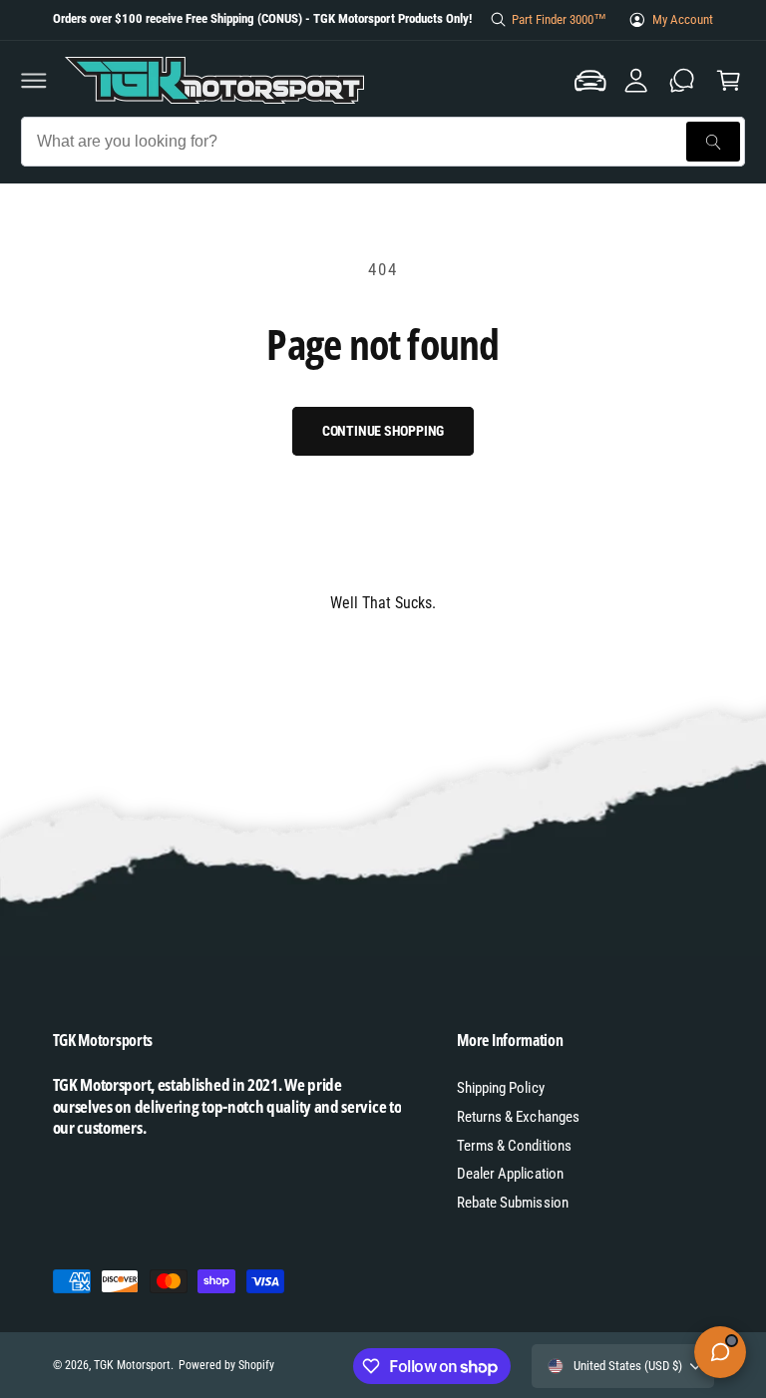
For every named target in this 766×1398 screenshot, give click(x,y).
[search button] (713, 142)
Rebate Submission (512, 1203)
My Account (682, 19)
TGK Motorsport (132, 1365)
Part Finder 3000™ (559, 19)
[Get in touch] (682, 81)
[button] (34, 81)
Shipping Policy (500, 1088)
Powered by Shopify (226, 1365)
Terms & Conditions (514, 1146)
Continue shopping (383, 431)
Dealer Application (510, 1174)
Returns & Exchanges (517, 1117)
